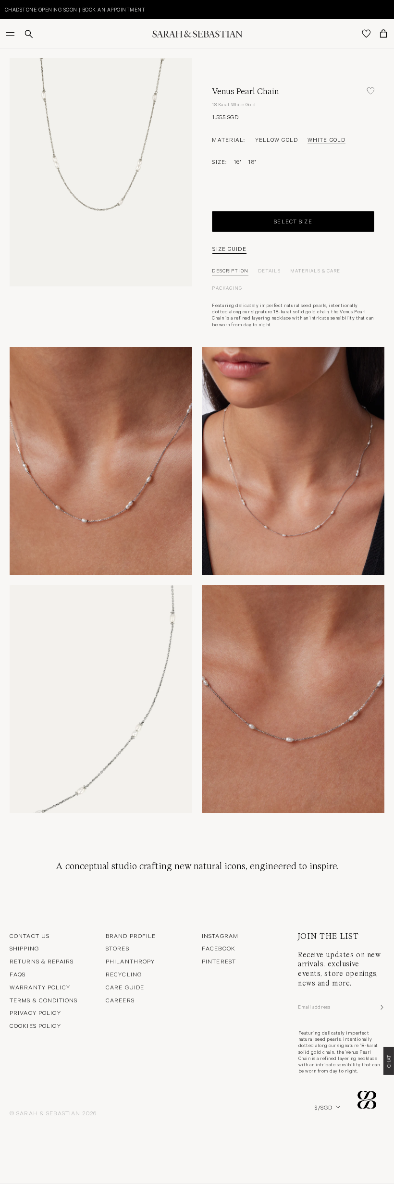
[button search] (29, 33)
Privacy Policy (35, 1012)
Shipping (24, 948)
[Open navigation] (11, 33)
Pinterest (219, 961)
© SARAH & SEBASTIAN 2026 (53, 1113)
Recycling (124, 974)
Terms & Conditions (43, 1000)
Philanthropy (130, 961)
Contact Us (29, 935)
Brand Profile (131, 935)
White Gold (326, 139)
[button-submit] (381, 1007)
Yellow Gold (276, 139)
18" (252, 161)
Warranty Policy (40, 987)
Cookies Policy (35, 1025)
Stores (117, 948)
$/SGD (323, 1107)
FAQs (17, 974)
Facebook (218, 948)
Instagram (220, 935)
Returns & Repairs (42, 961)
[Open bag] (383, 33)
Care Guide (125, 987)
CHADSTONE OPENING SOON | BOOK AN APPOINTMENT (75, 9)
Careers (120, 1000)
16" (237, 161)
